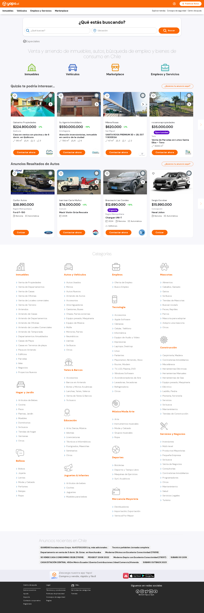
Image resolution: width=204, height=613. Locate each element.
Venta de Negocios (172, 464)
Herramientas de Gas (173, 377)
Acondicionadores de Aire (127, 377)
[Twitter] (146, 591)
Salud (165, 491)
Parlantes (119, 355)
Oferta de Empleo (123, 282)
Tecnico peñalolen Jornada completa (130, 547)
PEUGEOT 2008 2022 (98, 557)
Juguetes (71, 492)
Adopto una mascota (173, 322)
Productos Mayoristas (174, 450)
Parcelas (22, 358)
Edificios (22, 354)
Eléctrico (167, 386)
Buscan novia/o (170, 304)
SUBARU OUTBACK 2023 (155, 562)
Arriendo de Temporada (30, 331)
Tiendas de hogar (27, 431)
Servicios (167, 400)
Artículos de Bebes (27, 400)
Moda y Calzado (26, 482)
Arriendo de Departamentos (32, 318)
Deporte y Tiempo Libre (126, 469)
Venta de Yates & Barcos (79, 395)
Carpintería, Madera (173, 355)
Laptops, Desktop (123, 346)
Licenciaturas (73, 437)
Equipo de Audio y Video (127, 337)
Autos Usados (73, 282)
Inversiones (168, 441)
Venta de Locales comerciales (33, 300)
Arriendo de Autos (75, 295)
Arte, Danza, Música (76, 428)
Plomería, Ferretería (172, 395)
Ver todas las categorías (81, 590)
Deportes (118, 457)
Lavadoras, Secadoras (125, 382)
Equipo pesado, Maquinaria (80, 318)
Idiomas (70, 432)
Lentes (21, 477)
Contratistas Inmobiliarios (176, 359)
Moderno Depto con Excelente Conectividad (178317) (140, 557)
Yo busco (71, 400)
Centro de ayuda (195, 11)
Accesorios (72, 300)
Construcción (168, 347)
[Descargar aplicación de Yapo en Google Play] (148, 576)
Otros (21, 440)
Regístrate (27, 604)
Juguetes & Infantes (76, 475)
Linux (117, 350)
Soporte (26, 597)
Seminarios (71, 450)
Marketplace (61, 10)
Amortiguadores (74, 304)
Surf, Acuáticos (122, 478)
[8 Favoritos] (153, 95)
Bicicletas (119, 465)
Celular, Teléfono (122, 328)
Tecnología (118, 307)
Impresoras (120, 341)
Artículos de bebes (76, 483)
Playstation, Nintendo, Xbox (128, 359)
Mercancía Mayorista (125, 499)
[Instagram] (142, 591)
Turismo (167, 500)
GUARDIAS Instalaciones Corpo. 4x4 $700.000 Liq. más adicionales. (74, 547)
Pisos (21, 409)
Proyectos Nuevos (27, 372)
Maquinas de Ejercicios (126, 474)
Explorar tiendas (159, 11)
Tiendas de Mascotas (173, 300)
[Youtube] (155, 591)
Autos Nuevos (73, 291)
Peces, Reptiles (170, 309)
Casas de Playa (26, 340)
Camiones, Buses (74, 309)
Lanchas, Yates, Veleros (78, 391)
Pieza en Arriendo (27, 349)
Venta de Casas (26, 291)
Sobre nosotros (29, 590)
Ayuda (25, 593)
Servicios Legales (171, 495)
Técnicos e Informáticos (78, 441)
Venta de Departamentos (31, 286)
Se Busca (70, 345)
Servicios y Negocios (172, 434)
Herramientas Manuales (174, 373)
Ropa (21, 495)
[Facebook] (137, 591)
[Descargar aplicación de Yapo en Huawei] (126, 576)
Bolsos (21, 468)
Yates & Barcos (73, 370)
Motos (69, 286)
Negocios (23, 367)
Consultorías (169, 468)
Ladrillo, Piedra (170, 391)
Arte (116, 419)
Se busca (23, 427)
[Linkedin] (151, 591)
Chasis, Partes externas (78, 313)
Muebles (22, 418)
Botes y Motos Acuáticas (79, 386)
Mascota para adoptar (174, 318)
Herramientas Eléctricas (175, 368)
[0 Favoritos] (60, 95)
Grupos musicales (123, 432)
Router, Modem (122, 364)
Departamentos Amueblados (33, 336)
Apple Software (122, 319)
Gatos (166, 291)
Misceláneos (169, 364)
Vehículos (22, 10)
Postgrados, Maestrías (77, 446)
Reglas (49, 600)
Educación (70, 420)
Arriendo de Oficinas (28, 322)
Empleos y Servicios (40, 10)
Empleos (117, 274)
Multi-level (168, 446)
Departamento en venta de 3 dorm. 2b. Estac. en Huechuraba (71, 552)
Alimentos (168, 282)
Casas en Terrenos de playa (32, 345)
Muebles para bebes (76, 496)
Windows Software (124, 373)
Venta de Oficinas (27, 295)
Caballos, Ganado (171, 286)
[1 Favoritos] (107, 95)
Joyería (22, 473)
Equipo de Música (75, 322)
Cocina (21, 404)
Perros (166, 313)
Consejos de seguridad (176, 11)
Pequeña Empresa (172, 455)
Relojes (21, 491)
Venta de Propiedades (29, 282)
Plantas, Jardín (25, 413)
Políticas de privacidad (55, 593)
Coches (70, 487)
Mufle (69, 327)
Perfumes (23, 486)
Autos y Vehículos (75, 274)
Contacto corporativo (32, 600)
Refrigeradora (121, 386)
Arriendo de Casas (27, 313)
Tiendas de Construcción (175, 413)
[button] (51, 104)
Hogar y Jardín (25, 392)
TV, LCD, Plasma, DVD (125, 368)
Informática (120, 332)
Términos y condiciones (56, 590)
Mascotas (166, 274)
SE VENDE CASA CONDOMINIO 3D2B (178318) (62, 557)
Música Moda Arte (123, 411)
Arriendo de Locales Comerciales (35, 327)
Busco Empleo (121, 286)
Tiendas (74, 593)
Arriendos (23, 309)
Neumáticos (72, 336)
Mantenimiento (170, 409)
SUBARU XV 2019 (179, 557)
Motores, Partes (74, 331)
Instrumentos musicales (126, 423)
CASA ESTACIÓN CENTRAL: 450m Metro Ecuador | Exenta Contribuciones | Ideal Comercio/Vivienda (89, 562)
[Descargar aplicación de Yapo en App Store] (135, 576)
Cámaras (119, 323)
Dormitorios (24, 422)
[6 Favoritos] (14, 95)
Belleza (20, 461)
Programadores (170, 477)
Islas (20, 363)
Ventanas (23, 436)
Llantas (70, 340)
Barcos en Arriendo (76, 382)
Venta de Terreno (27, 304)
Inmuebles (7, 10)
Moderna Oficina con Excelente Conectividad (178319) (132, 552)
